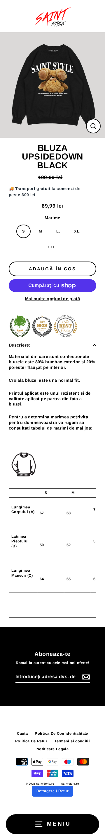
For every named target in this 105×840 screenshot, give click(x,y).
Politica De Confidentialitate (61, 733)
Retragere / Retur (52, 791)
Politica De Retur (31, 741)
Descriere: (20, 345)
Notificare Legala (52, 749)
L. (58, 231)
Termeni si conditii (72, 741)
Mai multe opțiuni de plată (52, 298)
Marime (52, 217)
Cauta (22, 733)
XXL (51, 247)
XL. (77, 231)
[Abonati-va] (85, 677)
